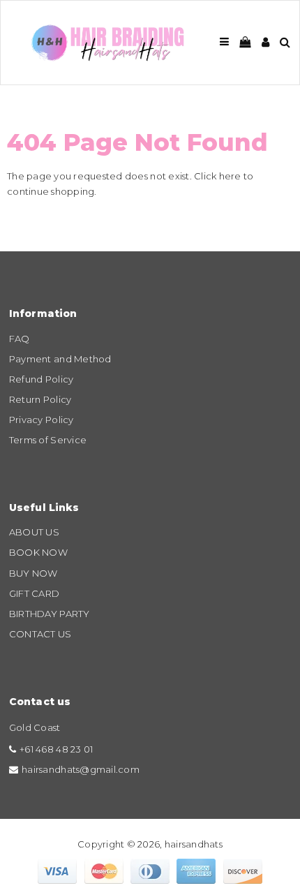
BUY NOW (33, 573)
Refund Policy (41, 379)
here (230, 176)
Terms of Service (48, 439)
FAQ (19, 338)
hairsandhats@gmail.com (81, 769)
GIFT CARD (34, 593)
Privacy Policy (41, 419)
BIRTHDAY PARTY (49, 613)
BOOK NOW (38, 552)
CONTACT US (40, 633)
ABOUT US (34, 532)
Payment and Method (60, 358)
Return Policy (40, 399)
